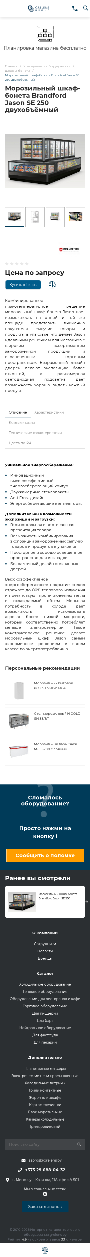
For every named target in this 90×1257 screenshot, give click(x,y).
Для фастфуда (45, 1035)
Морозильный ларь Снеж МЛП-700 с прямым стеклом (55, 749)
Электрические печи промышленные (45, 1076)
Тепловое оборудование (45, 991)
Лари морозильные (45, 1112)
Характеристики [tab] (49, 412)
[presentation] (87, 901)
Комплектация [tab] (22, 422)
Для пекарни (45, 1042)
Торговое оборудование (45, 1006)
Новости (45, 951)
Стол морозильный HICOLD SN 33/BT (57, 715)
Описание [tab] (18, 412)
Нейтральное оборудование (45, 1028)
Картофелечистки (45, 1105)
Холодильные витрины (45, 1083)
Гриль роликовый (45, 1126)
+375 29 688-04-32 (45, 1170)
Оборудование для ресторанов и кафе (45, 999)
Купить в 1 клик (23, 284)
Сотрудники (45, 944)
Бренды (45, 958)
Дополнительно (45, 1057)
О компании (45, 932)
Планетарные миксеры (45, 1068)
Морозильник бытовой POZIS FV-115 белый (53, 685)
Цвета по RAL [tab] (21, 443)
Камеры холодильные (45, 1119)
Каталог (45, 973)
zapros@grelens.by (45, 1160)
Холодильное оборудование (45, 984)
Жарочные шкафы (45, 1097)
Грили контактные (45, 1090)
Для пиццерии (45, 1013)
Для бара (45, 1020)
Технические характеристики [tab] (35, 433)
